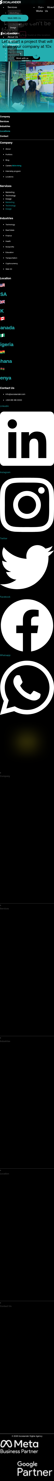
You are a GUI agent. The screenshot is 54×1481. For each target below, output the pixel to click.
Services (12, 7)
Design (9, 199)
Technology (11, 195)
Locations (5, 131)
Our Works (39, 9)
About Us (49, 9)
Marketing (10, 192)
